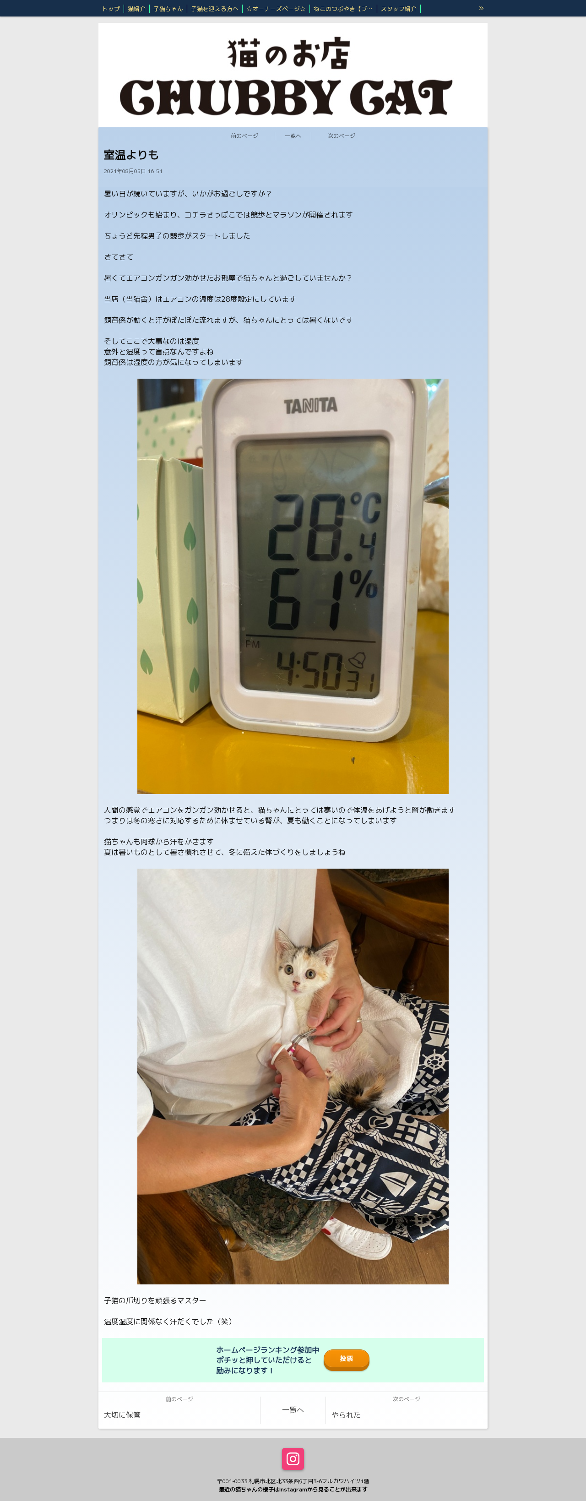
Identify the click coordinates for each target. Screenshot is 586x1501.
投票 (346, 1358)
